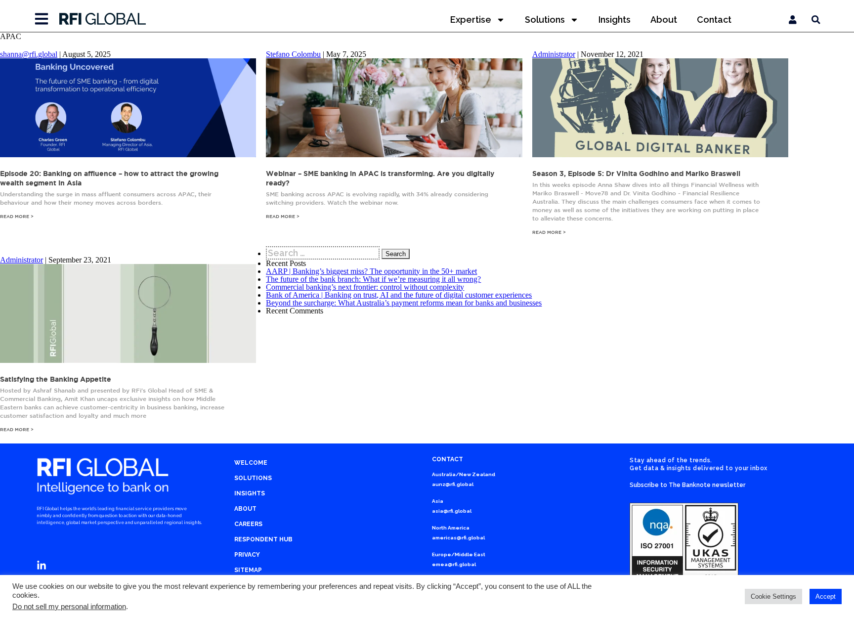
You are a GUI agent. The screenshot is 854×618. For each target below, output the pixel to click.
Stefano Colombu (293, 54)
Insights (614, 19)
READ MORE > (17, 216)
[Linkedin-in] (41, 566)
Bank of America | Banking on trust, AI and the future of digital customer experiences (399, 295)
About (663, 19)
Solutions (545, 19)
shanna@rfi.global (28, 54)
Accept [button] (825, 596)
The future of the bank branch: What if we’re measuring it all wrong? (373, 279)
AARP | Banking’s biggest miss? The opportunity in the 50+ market (371, 271)
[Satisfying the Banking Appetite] (128, 360)
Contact (714, 19)
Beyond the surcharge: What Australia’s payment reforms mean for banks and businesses (404, 303)
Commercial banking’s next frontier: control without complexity (365, 287)
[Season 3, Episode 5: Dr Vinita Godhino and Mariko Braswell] (660, 154)
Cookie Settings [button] (773, 596)
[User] (792, 19)
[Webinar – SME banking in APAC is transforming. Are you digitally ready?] (394, 154)
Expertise (470, 19)
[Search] (815, 19)
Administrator (553, 54)
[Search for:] (324, 253)
